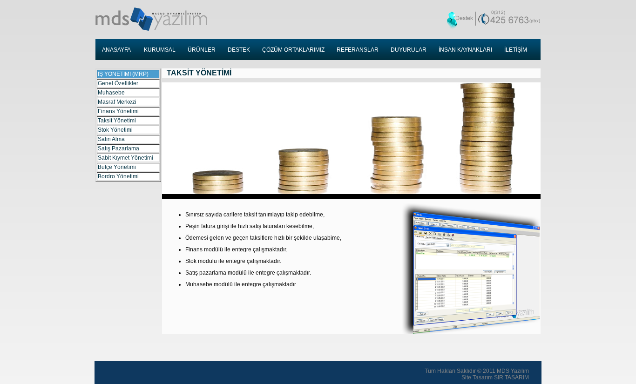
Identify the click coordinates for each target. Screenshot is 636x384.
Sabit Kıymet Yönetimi (125, 158)
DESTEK (239, 50)
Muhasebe (111, 92)
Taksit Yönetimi (117, 120)
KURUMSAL (160, 50)
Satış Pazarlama (118, 148)
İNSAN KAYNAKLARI (465, 50)
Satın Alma (111, 139)
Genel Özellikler (118, 83)
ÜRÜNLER (202, 50)
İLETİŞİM (515, 50)
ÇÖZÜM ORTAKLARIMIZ (293, 50)
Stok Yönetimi (115, 130)
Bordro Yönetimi (118, 176)
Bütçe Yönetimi (117, 167)
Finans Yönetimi (118, 111)
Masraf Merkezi (117, 102)
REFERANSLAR (358, 50)
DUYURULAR (408, 50)
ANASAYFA (116, 50)
